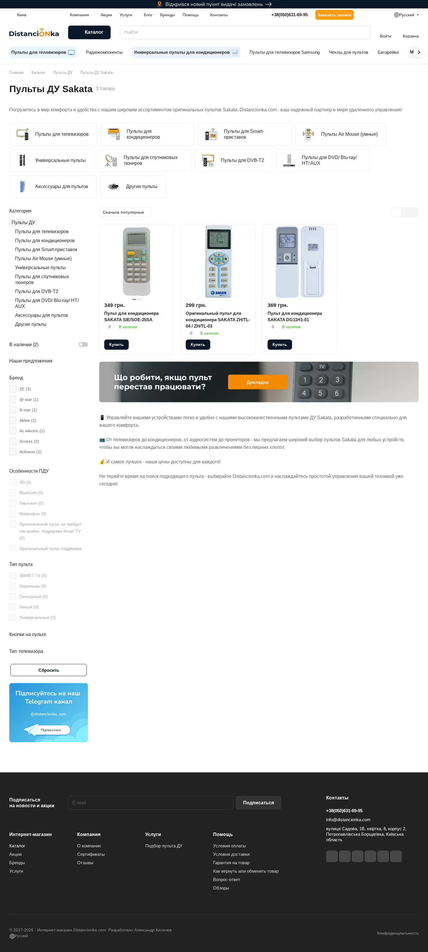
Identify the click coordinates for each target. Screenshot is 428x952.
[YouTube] (370, 856)
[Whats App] (396, 856)
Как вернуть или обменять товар (246, 871)
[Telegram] (357, 856)
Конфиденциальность (398, 933)
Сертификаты (91, 854)
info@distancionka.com (348, 819)
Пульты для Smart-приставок (46, 249)
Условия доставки (231, 854)
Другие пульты (31, 324)
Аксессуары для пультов (41, 315)
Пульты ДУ (23, 222)
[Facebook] (332, 856)
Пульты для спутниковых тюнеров (42, 279)
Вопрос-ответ (226, 879)
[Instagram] (345, 856)
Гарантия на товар (231, 862)
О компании (89, 845)
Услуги (16, 871)
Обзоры (221, 887)
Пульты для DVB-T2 (36, 291)
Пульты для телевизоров (42, 231)
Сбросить (48, 670)
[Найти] (363, 32)
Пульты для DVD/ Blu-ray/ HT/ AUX (47, 303)
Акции (15, 854)
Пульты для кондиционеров (45, 240)
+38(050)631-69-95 (289, 14)
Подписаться (258, 802)
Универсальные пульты (40, 267)
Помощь (223, 834)
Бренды (17, 862)
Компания (88, 834)
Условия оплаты (229, 845)
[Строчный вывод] (405, 212)
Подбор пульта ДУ (164, 845)
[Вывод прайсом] (413, 212)
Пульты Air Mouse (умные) (43, 258)
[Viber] (383, 856)
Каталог (17, 845)
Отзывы (85, 862)
